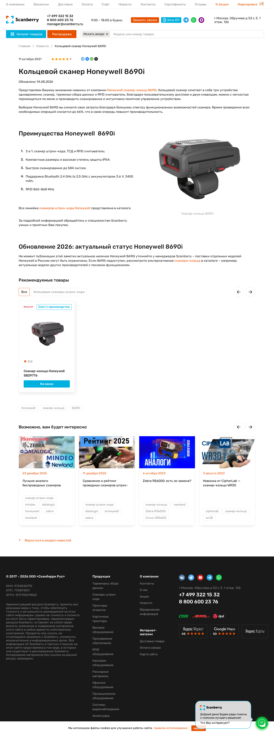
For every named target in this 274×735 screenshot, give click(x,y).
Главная (24, 46)
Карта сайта (148, 654)
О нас (144, 590)
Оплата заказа (150, 647)
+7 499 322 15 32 (60, 16)
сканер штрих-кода (39, 498)
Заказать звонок (145, 20)
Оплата (87, 4)
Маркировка (248, 4)
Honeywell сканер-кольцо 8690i (132, 90)
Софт (106, 4)
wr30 (209, 518)
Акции (144, 596)
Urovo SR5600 (155, 518)
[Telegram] (83, 59)
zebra (50, 511)
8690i (76, 408)
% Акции (222, 4)
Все (24, 292)
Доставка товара (152, 641)
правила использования (170, 728)
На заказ (46, 384)
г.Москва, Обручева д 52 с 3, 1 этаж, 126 (237, 20)
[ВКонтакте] (87, 59)
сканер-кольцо (54, 408)
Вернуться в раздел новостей (48, 540)
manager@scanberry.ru (65, 24)
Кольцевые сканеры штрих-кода (58, 292)
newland (31, 518)
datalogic (48, 504)
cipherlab (212, 511)
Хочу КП (173, 20)
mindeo (30, 504)
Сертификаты (175, 4)
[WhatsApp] (91, 59)
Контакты (148, 4)
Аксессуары (101, 716)
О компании (15, 4)
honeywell (28, 408)
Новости (125, 4)
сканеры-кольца (187, 260)
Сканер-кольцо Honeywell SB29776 (44, 373)
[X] (96, 59)
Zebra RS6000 (155, 511)
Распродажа (62, 34)
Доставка (65, 4)
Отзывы (200, 4)
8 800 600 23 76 (60, 20)
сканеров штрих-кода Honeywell (64, 208)
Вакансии (41, 4)
